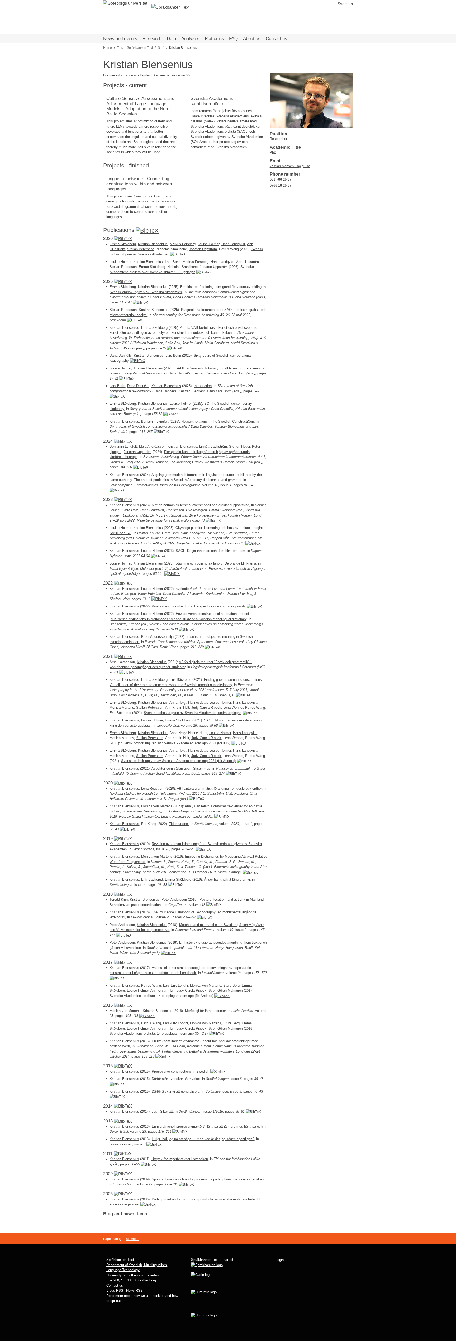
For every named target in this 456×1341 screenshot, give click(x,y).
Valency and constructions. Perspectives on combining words (199, 606)
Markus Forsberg (183, 244)
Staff (161, 48)
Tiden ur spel (179, 824)
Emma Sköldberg (123, 244)
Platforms (214, 38)
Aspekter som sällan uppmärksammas (180, 768)
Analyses (190, 38)
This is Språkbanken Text (135, 48)
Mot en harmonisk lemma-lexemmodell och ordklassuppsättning (200, 505)
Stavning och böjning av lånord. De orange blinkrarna (215, 563)
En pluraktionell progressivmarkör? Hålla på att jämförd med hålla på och (207, 1126)
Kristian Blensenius (153, 244)
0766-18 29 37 (280, 185)
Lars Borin (172, 262)
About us (251, 38)
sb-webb (132, 1239)
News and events (120, 38)
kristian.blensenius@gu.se (290, 166)
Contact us (276, 38)
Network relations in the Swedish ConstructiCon (217, 421)
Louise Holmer (208, 244)
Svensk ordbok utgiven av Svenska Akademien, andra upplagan (192, 713)
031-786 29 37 (280, 179)
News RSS (134, 1290)
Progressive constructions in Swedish (180, 1071)
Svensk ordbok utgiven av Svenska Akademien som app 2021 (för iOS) (175, 743)
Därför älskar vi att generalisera (176, 1091)
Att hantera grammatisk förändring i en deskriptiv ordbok (220, 788)
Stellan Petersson (140, 249)
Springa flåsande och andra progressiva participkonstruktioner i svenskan (208, 1179)
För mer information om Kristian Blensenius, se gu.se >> (146, 75)
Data (171, 38)
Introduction (203, 386)
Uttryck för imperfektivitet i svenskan (179, 1159)
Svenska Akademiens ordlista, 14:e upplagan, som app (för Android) (161, 996)
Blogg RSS (114, 1290)
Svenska (345, 4)
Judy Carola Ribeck (206, 708)
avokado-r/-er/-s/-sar (191, 589)
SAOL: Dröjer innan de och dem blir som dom (210, 551)
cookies (158, 1296)
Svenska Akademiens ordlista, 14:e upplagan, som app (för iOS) (159, 1033)
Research (152, 38)
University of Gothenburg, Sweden (132, 1275)
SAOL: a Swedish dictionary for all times (206, 368)
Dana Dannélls (121, 356)
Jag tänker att (162, 1111)
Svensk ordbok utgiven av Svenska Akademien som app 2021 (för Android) (178, 761)
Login (280, 1260)
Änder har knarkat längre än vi (227, 879)
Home (107, 48)
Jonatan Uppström (203, 249)
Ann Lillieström (247, 262)
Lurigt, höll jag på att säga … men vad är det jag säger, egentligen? (203, 1139)
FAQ (233, 38)
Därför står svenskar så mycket (176, 1079)
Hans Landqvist (233, 244)
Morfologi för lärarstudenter (205, 1011)
